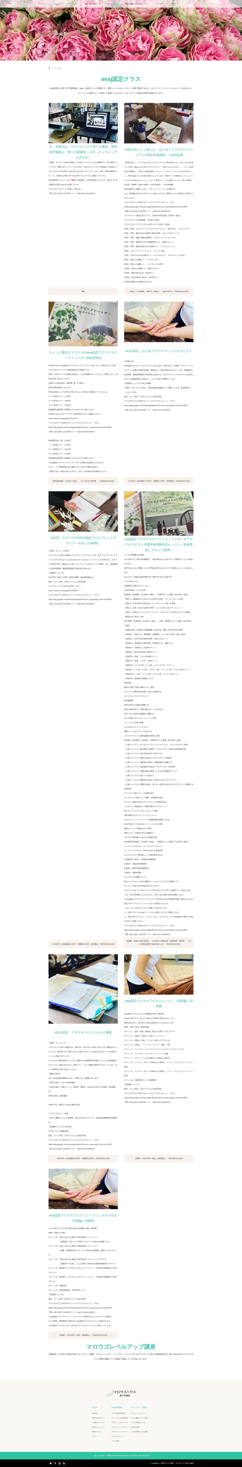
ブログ (173, 4)
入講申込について (98, 1422)
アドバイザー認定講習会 (120, 1418)
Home (94, 1407)
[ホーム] (49, 65)
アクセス (159, 4)
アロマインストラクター (120, 1432)
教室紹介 (95, 1413)
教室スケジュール (98, 1427)
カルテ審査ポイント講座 (139, 1418)
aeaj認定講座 (117, 1407)
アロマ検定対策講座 (118, 1413)
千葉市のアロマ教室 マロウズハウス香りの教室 (176, 1463)
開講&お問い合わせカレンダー (137, 4)
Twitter (50, 1463)
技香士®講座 (135, 1427)
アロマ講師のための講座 (139, 1432)
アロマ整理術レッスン (138, 1422)
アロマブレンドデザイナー (121, 1427)
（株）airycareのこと (92, 4)
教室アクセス (96, 1432)
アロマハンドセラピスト (120, 1422)
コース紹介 (112, 4)
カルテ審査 (115, 1441)
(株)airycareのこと (98, 1418)
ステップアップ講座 (139, 1407)
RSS (64, 1463)
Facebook (55, 1463)
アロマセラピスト (118, 1436)
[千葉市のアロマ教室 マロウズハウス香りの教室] (121, 1395)
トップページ (71, 4)
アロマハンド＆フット (138, 1413)
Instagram (59, 1463)
